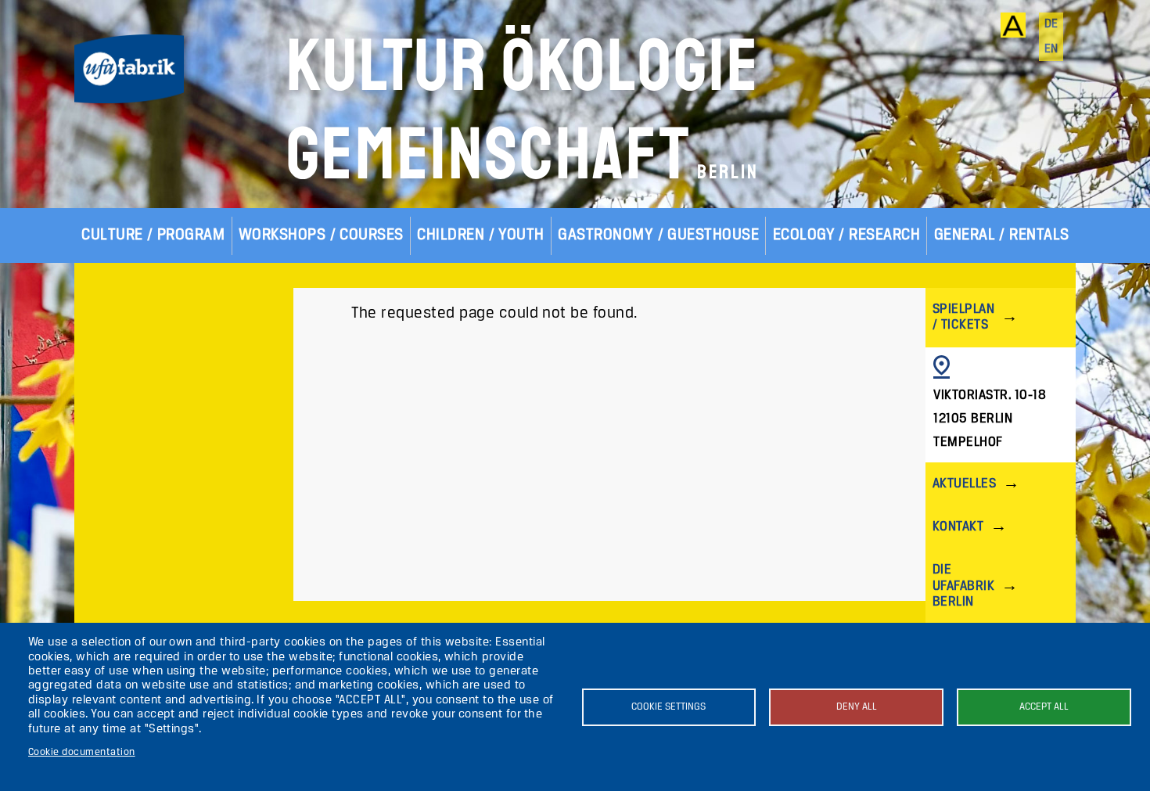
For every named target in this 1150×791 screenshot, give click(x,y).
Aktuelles (964, 484)
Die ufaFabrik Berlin (963, 585)
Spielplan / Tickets (963, 317)
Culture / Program (153, 235)
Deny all (856, 707)
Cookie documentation (81, 752)
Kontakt (958, 527)
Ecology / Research (847, 235)
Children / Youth (480, 235)
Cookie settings (668, 707)
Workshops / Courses (321, 235)
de (1051, 24)
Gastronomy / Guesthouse (658, 235)
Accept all (1044, 707)
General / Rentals (1001, 235)
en (1051, 49)
